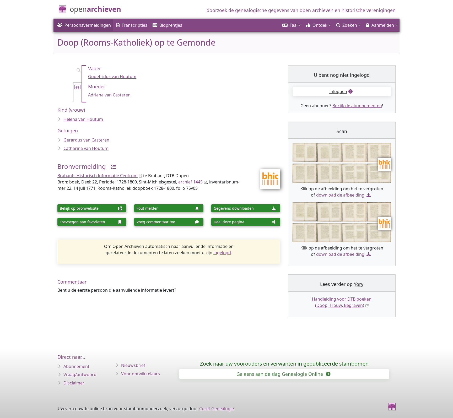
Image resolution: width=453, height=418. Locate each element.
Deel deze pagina (229, 221)
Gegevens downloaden (234, 208)
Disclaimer (73, 383)
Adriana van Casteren (109, 95)
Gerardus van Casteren (86, 140)
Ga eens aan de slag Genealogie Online (280, 374)
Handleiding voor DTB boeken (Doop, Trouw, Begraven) (341, 302)
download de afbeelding (340, 195)
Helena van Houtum (83, 119)
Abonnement (76, 366)
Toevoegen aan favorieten (82, 221)
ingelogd (222, 253)
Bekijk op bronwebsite (79, 208)
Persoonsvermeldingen (87, 25)
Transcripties (134, 25)
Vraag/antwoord (79, 374)
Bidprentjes (170, 25)
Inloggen (338, 91)
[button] (291, 25)
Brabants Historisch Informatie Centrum (97, 175)
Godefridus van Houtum (112, 76)
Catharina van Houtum (86, 148)
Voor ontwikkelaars (140, 374)
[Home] (392, 406)
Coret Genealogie (216, 408)
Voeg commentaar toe (156, 221)
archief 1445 (190, 182)
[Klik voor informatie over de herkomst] (111, 166)
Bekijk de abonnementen (357, 105)
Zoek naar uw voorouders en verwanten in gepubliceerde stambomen (284, 363)
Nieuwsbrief (133, 365)
